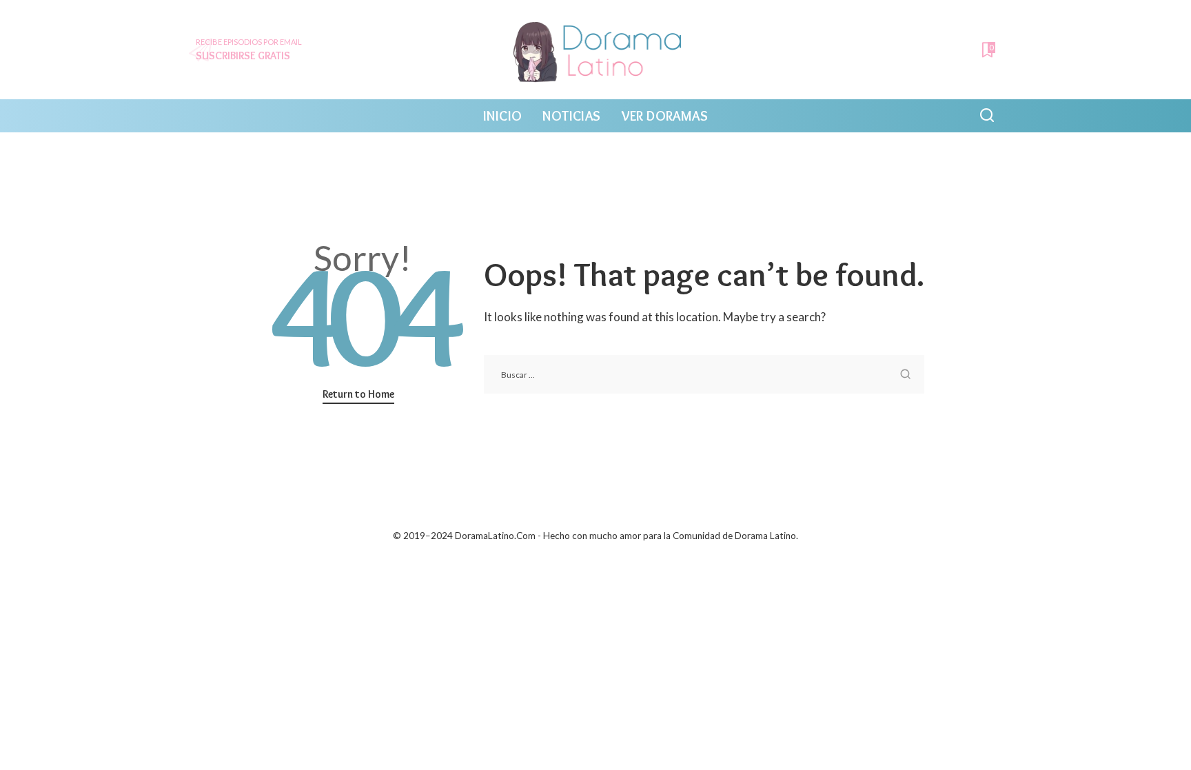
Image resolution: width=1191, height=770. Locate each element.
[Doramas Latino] (596, 49)
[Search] (987, 115)
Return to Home (358, 394)
